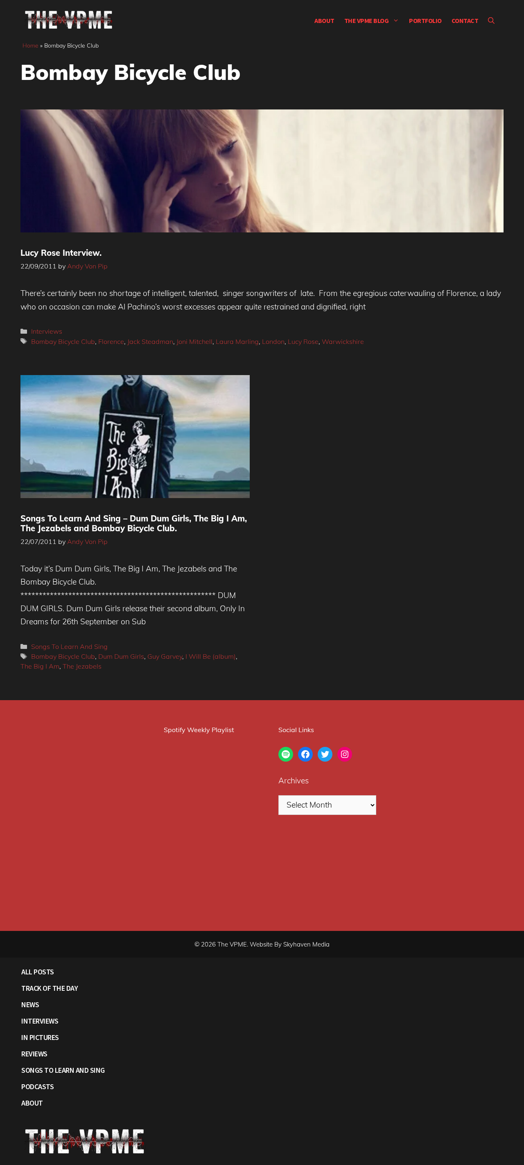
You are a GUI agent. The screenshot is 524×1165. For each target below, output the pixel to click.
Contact (465, 20)
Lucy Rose (303, 341)
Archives (293, 780)
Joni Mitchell (194, 341)
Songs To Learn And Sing (69, 646)
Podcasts (37, 1086)
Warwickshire (343, 341)
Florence (111, 341)
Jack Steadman (150, 341)
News (30, 1004)
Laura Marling (237, 341)
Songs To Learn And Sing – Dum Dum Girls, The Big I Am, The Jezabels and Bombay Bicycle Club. (133, 523)
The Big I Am (39, 666)
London (273, 341)
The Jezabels (82, 666)
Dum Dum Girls (121, 656)
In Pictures (40, 1037)
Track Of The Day (49, 988)
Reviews (34, 1053)
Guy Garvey (164, 656)
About (324, 20)
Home (30, 45)
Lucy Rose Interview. (61, 253)
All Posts (37, 971)
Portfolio (425, 20)
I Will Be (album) (210, 656)
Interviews (46, 331)
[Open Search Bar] (491, 20)
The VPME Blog (366, 20)
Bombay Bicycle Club (63, 341)
